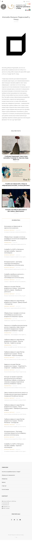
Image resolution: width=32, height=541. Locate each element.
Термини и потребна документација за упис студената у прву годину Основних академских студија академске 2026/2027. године (15, 328)
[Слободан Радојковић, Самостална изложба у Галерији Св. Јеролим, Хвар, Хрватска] (16, 145)
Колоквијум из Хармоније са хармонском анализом (13, 227)
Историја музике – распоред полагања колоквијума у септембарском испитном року (14, 263)
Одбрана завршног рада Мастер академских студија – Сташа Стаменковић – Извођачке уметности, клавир (16, 407)
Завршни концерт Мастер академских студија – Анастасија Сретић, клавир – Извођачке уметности (14, 289)
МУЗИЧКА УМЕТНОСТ (9, 230)
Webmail (3, 482)
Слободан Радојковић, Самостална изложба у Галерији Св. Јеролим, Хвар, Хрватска (16, 158)
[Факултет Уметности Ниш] (19, 7)
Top (16, 537)
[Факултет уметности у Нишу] (3, 6)
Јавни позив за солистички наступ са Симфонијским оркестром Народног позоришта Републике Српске (16, 394)
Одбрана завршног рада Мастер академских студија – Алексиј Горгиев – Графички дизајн (14, 341)
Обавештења (7, 242)
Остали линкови (5, 489)
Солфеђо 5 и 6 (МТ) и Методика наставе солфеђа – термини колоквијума (14, 251)
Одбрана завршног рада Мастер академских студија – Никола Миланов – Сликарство (14, 420)
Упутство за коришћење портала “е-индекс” (11, 471)
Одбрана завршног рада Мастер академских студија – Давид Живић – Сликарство (15, 302)
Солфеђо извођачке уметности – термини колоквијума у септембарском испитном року (14, 276)
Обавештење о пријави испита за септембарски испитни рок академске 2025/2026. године (14, 314)
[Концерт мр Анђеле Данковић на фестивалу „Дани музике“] (16, 198)
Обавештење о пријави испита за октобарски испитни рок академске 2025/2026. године (15, 238)
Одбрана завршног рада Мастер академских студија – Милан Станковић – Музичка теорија (14, 353)
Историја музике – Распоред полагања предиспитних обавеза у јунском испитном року (15, 433)
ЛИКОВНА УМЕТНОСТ (9, 306)
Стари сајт (4, 485)
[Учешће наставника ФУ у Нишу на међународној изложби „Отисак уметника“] (16, 172)
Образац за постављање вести (8, 475)
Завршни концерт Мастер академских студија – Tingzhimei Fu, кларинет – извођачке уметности (15, 366)
